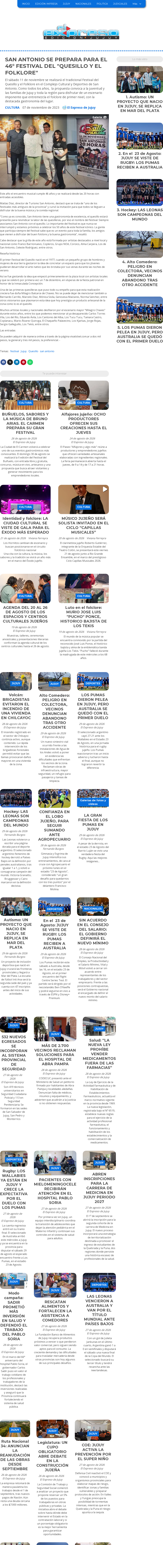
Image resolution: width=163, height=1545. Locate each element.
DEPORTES (93, 683)
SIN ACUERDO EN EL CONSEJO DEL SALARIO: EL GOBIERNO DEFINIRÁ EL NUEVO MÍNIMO (93, 931)
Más (135, 3)
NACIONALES (83, 3)
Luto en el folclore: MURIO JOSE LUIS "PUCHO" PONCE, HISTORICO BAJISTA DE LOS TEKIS (83, 616)
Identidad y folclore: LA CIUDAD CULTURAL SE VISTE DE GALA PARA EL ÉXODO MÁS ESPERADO (25, 525)
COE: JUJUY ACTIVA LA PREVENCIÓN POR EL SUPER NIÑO (93, 1452)
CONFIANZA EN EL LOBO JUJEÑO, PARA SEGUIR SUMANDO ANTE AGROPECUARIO (54, 826)
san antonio (47, 351)
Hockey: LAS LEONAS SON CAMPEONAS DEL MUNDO (16, 818)
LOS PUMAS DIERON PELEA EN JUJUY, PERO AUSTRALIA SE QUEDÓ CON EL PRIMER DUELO (93, 706)
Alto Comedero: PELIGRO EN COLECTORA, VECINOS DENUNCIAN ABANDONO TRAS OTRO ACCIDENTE (54, 711)
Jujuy (24, 351)
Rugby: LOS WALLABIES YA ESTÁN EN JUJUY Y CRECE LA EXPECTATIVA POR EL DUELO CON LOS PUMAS (14, 1189)
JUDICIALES (120, 3)
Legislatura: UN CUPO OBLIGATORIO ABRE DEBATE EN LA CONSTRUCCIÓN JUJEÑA (52, 1456)
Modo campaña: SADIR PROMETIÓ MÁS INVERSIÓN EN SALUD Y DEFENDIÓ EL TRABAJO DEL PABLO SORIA (13, 1316)
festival (14, 351)
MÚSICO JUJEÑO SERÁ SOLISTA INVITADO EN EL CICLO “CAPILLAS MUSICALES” (83, 525)
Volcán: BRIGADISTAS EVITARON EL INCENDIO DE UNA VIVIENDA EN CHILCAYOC (16, 706)
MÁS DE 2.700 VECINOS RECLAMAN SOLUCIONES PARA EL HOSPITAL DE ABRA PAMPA (55, 1055)
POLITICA (102, 3)
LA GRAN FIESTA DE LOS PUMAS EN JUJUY (93, 822)
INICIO (26, 3)
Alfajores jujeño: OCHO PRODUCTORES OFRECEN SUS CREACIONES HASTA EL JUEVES (83, 423)
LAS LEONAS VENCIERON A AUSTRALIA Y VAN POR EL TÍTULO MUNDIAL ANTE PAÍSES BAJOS (99, 1310)
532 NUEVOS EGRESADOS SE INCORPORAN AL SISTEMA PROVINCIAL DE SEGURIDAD (13, 1053)
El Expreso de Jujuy (81, 107)
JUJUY (66, 3)
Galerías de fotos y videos (93, 802)
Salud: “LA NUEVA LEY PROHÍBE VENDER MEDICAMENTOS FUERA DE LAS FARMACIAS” (99, 1054)
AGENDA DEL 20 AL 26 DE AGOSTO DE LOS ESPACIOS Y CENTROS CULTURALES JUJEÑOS (25, 614)
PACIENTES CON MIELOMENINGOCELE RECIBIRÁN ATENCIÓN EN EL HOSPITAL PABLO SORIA (55, 1191)
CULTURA (12, 107)
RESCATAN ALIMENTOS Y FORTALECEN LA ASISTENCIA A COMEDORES (55, 1311)
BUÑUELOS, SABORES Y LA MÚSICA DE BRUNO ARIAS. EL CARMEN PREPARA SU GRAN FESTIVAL (25, 423)
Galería (97, 117)
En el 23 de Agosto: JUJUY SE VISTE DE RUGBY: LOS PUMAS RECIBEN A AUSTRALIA (54, 934)
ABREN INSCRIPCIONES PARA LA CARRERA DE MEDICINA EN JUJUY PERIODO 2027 (99, 1188)
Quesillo (33, 351)
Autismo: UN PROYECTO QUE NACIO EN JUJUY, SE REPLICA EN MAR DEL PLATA (16, 934)
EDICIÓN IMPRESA (46, 3)
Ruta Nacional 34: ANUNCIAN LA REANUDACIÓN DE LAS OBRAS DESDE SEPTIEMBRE (15, 1455)
